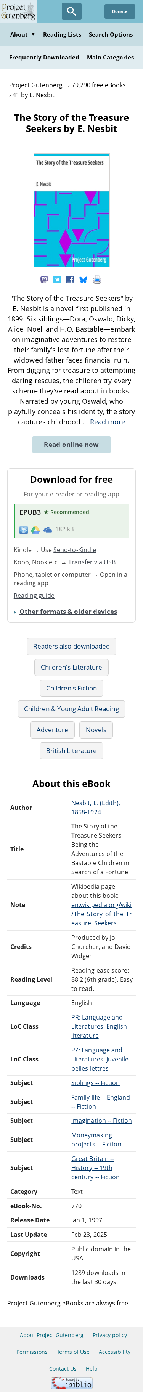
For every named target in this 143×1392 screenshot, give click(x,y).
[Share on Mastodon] (44, 279)
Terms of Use (73, 1351)
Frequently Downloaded (44, 57)
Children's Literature (71, 667)
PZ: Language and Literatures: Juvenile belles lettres (100, 1059)
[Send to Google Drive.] (35, 529)
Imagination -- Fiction (101, 1120)
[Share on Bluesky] (83, 279)
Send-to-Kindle (74, 550)
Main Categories (110, 57)
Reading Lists (62, 34)
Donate (120, 11)
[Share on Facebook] (70, 279)
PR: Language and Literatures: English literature (99, 1026)
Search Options (111, 34)
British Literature (71, 750)
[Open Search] (72, 11)
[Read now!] (72, 265)
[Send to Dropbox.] (23, 529)
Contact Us (63, 1368)
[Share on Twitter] (57, 279)
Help (92, 1368)
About (22, 34)
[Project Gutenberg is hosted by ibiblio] (72, 1387)
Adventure (52, 729)
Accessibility (114, 1351)
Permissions (31, 1351)
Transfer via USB (92, 562)
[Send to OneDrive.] (47, 529)
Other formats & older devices (68, 611)
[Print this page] (97, 279)
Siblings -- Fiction (95, 1083)
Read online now (71, 444)
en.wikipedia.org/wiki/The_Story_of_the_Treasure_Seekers (101, 914)
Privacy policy (110, 1335)
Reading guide (34, 595)
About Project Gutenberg (52, 1335)
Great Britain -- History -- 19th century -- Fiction (95, 1167)
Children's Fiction (71, 688)
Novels (96, 729)
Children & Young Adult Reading (71, 708)
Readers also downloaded (71, 646)
